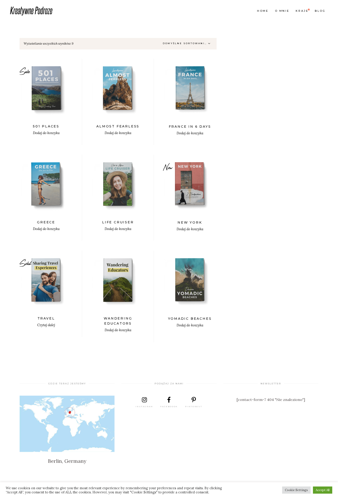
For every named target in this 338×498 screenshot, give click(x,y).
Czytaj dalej (46, 325)
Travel (46, 318)
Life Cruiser (118, 222)
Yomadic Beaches (190, 319)
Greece (46, 222)
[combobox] (188, 43)
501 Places (46, 126)
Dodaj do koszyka (46, 133)
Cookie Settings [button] (296, 490)
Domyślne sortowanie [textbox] (185, 43)
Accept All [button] (322, 490)
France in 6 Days (190, 126)
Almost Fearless (117, 126)
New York (190, 222)
